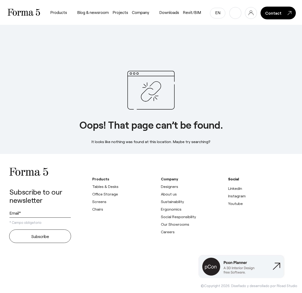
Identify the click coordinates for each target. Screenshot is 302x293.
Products (58, 12)
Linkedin (235, 188)
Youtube (235, 203)
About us (169, 194)
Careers (168, 231)
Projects (120, 12)
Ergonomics (171, 209)
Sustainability (172, 201)
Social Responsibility (178, 216)
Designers (169, 186)
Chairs (97, 209)
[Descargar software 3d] (245, 266)
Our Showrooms (175, 224)
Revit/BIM (192, 12)
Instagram (237, 196)
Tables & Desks (105, 186)
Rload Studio (287, 286)
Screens (99, 201)
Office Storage (105, 194)
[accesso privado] (251, 13)
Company (140, 12)
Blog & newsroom (93, 12)
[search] (235, 13)
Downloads (169, 12)
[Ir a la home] (40, 172)
